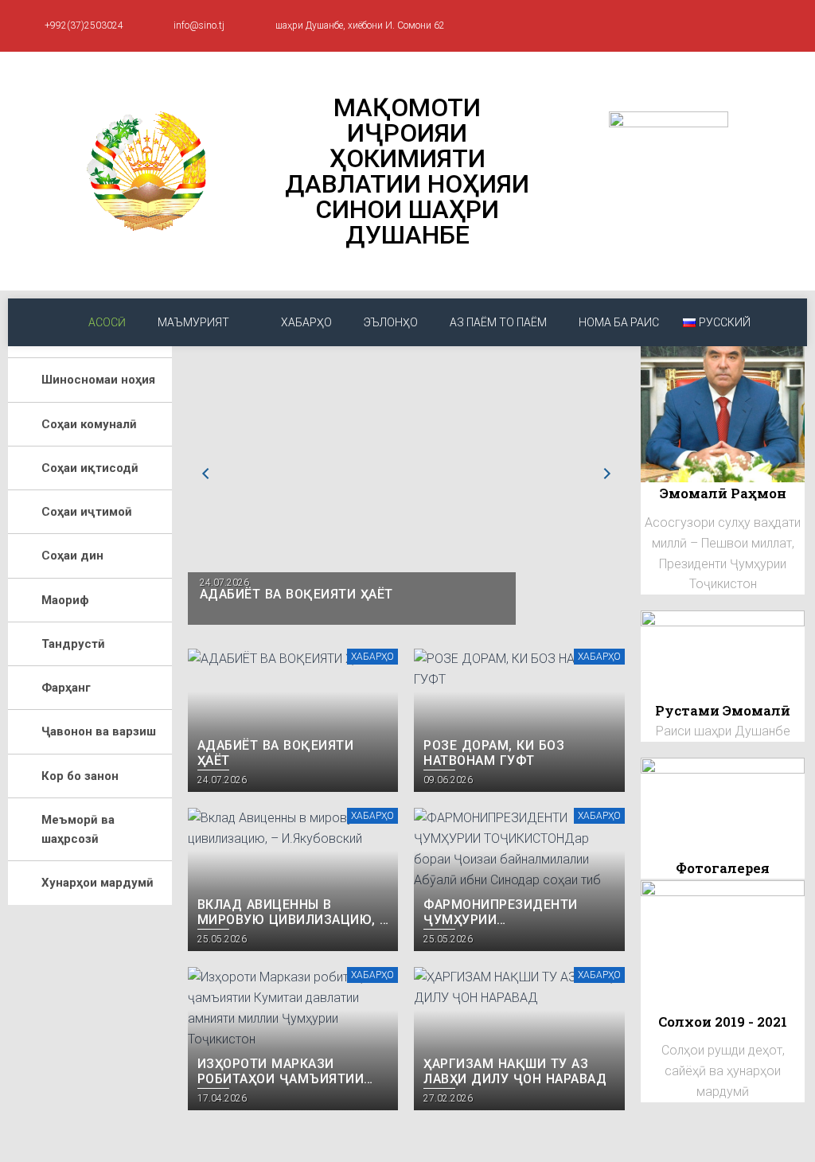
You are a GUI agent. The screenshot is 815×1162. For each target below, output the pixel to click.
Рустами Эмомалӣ (722, 710)
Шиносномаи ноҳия (98, 379)
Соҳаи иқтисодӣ (89, 468)
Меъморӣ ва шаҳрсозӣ (78, 829)
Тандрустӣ (73, 644)
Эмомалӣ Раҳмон (723, 493)
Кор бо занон (80, 776)
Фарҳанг (66, 687)
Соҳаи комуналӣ (89, 424)
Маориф (65, 600)
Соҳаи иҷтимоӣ (86, 512)
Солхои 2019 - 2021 (722, 1021)
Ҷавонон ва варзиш (98, 731)
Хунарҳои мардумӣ (97, 882)
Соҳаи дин (72, 555)
